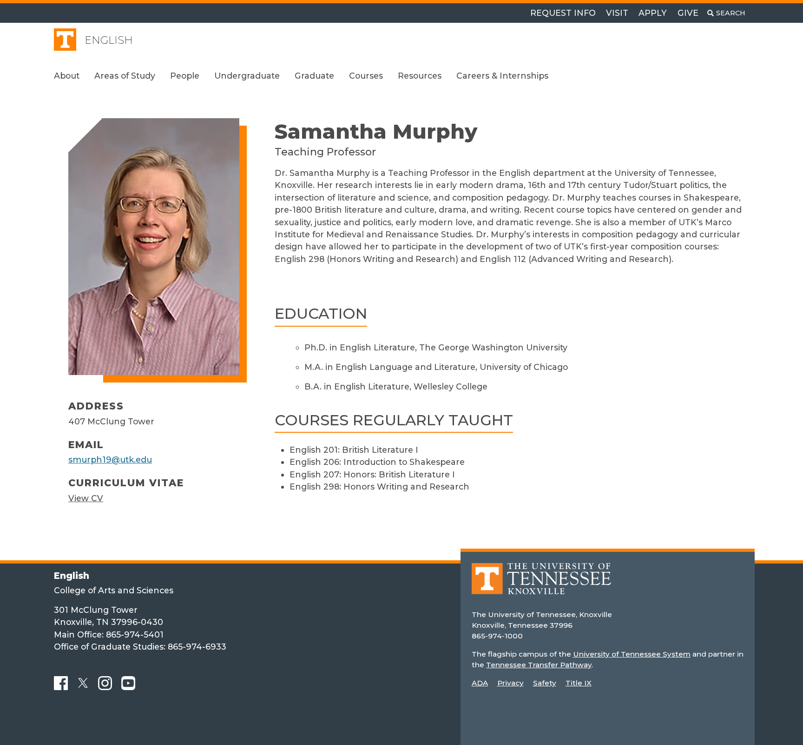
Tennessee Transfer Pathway (539, 664)
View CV (85, 498)
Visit (617, 13)
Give (688, 13)
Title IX (579, 682)
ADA (480, 682)
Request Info (563, 13)
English (109, 40)
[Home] (541, 585)
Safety (544, 682)
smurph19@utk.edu (110, 459)
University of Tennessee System (632, 654)
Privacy (510, 682)
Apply (652, 13)
